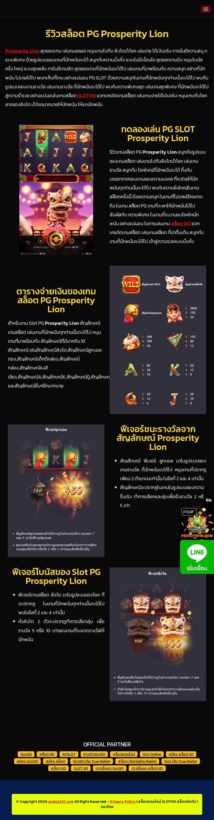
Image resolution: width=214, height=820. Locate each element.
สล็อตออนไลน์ (124, 754)
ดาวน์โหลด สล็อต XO (147, 768)
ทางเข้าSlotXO (94, 754)
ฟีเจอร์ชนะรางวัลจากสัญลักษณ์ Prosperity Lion (158, 437)
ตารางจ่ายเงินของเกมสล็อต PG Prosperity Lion (56, 300)
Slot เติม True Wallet (180, 761)
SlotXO (26, 754)
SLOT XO (81, 768)
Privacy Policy (123, 801)
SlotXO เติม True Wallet (91, 761)
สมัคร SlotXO (27, 761)
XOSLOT (69, 754)
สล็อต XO (47, 754)
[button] (206, 9)
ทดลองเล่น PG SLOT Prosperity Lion (158, 133)
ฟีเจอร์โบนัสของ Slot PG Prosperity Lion (56, 576)
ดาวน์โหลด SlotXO (110, 768)
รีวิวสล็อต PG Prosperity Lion (107, 33)
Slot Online (151, 754)
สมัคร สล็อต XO (181, 754)
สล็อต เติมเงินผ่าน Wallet (137, 761)
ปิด (209, 500)
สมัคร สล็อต (55, 761)
